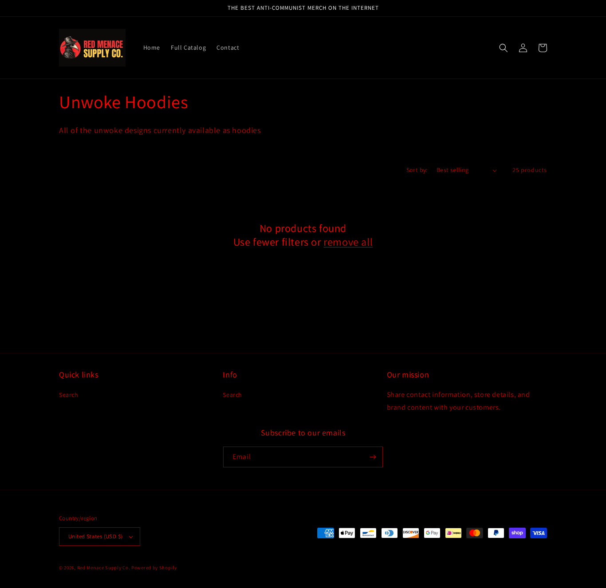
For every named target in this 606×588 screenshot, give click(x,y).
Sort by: (417, 170)
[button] (503, 48)
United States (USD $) (95, 536)
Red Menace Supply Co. (103, 567)
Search (69, 395)
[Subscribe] (372, 457)
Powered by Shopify (154, 567)
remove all (348, 242)
